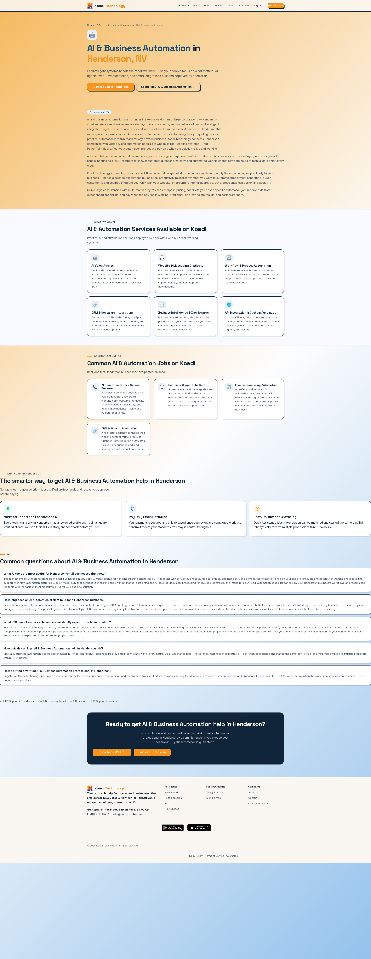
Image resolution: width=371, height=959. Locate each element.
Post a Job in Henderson (112, 86)
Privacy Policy (195, 856)
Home (90, 25)
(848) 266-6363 (98, 814)
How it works (172, 792)
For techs (244, 5)
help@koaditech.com (126, 814)
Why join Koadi (215, 792)
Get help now (275, 5)
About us (253, 792)
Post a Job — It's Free (112, 752)
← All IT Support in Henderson (17, 701)
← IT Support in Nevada (103, 701)
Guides (231, 5)
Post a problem (174, 797)
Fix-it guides (172, 808)
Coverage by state (259, 803)
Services (184, 5)
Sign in (258, 5)
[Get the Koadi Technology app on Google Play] (172, 828)
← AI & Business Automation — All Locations (62, 701)
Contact (218, 5)
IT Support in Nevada (107, 25)
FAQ (195, 5)
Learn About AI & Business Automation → (168, 86)
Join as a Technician (152, 752)
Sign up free (213, 797)
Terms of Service (214, 856)
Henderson (127, 25)
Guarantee (232, 856)
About (206, 5)
